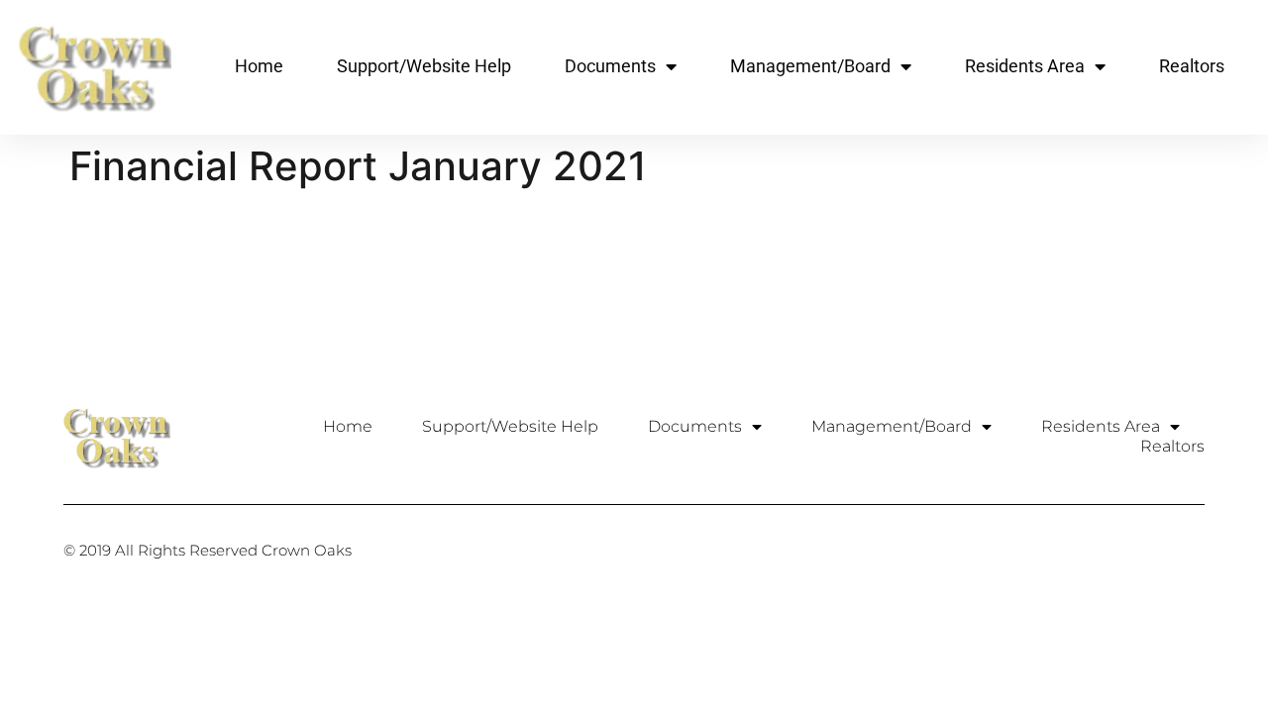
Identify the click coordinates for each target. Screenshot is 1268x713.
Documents (610, 65)
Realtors (1191, 65)
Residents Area (1025, 65)
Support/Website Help (424, 65)
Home (259, 65)
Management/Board (810, 65)
